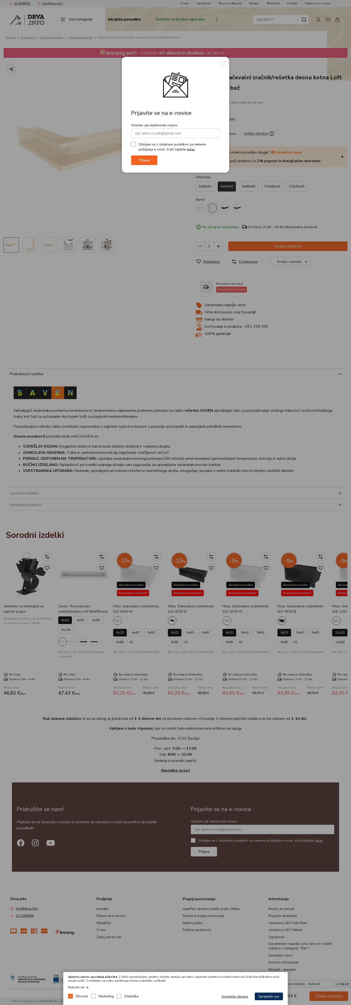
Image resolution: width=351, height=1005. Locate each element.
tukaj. (191, 149)
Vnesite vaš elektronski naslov (154, 125)
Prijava (144, 160)
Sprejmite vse (269, 996)
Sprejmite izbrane (235, 996)
